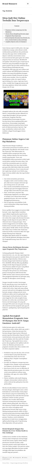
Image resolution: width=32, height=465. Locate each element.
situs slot (15, 69)
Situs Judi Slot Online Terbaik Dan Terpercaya (15, 19)
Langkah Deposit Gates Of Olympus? (16, 41)
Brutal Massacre (9, 3)
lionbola (25, 457)
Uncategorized (17, 457)
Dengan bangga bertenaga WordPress (19, 463)
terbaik (4, 459)
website (8, 459)
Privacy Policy (5, 463)
